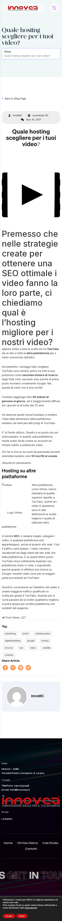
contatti (31, 849)
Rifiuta (22, 916)
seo (21, 648)
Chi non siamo (27, 843)
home (8, 843)
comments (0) (40, 115)
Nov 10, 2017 (33, 119)
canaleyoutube (42, 633)
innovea (9, 648)
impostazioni (31, 908)
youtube (9, 655)
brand (25, 633)
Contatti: (6, 780)
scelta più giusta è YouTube (19, 595)
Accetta (9, 916)
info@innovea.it (20, 789)
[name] (23, 8)
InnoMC (17, 115)
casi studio (50, 843)
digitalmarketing (12, 640)
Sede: (5, 763)
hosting (44, 640)
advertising (10, 633)
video (33, 648)
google (30, 640)
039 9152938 (21, 785)
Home (7, 51)
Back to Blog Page (15, 98)
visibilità (46, 648)
